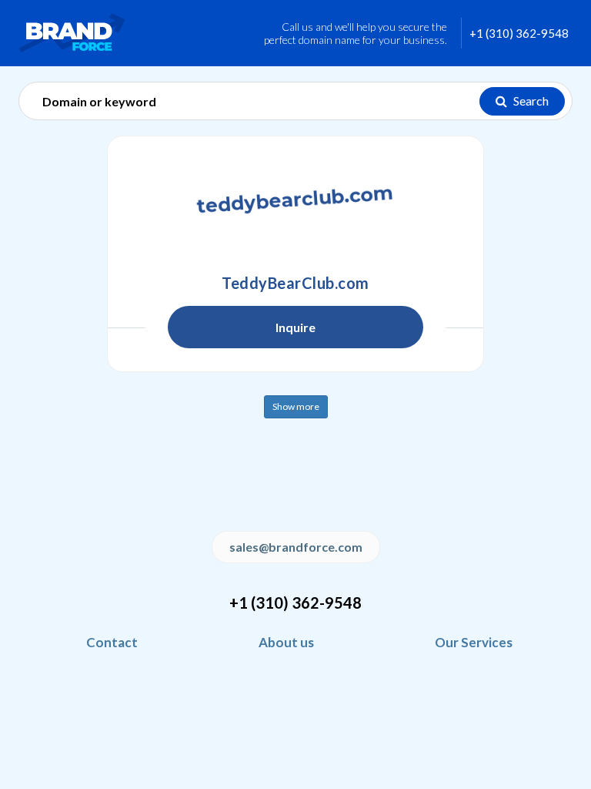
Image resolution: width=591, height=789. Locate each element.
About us (286, 642)
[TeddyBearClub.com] (295, 201)
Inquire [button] (295, 327)
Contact (112, 642)
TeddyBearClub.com (295, 283)
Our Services (474, 642)
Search (530, 100)
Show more (295, 406)
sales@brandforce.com (295, 546)
